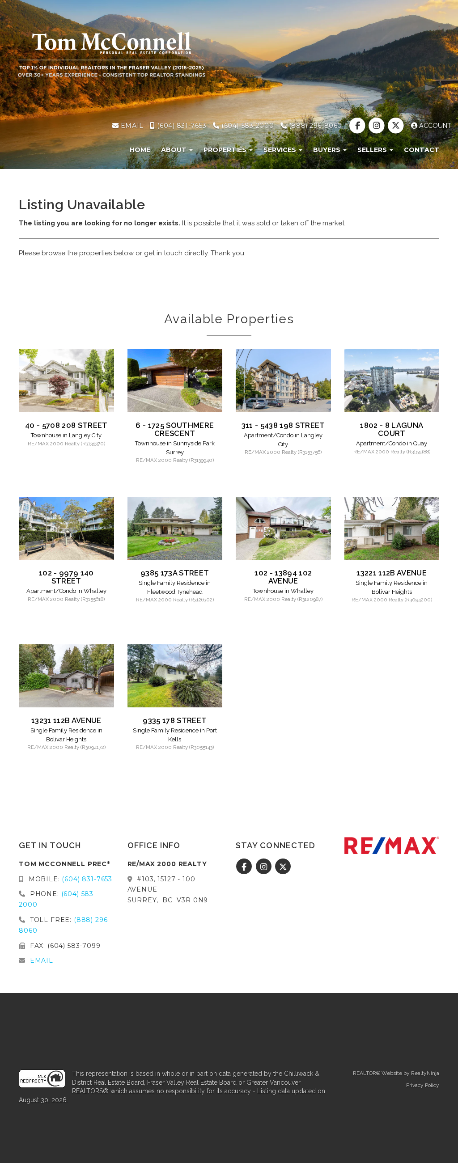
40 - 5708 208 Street (66, 425)
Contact (421, 150)
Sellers (373, 150)
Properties (226, 150)
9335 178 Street (175, 720)
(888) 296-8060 (314, 126)
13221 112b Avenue (391, 572)
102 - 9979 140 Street (66, 576)
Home (140, 150)
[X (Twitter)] (397, 125)
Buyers (327, 150)
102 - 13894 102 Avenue (283, 576)
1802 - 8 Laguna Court (391, 429)
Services (280, 150)
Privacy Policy (422, 1085)
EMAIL (131, 126)
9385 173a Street (174, 572)
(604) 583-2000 (247, 126)
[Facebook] (358, 125)
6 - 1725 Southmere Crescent (175, 429)
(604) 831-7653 (180, 126)
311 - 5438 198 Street (283, 425)
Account (434, 125)
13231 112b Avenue (66, 720)
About (174, 150)
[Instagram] (377, 125)
